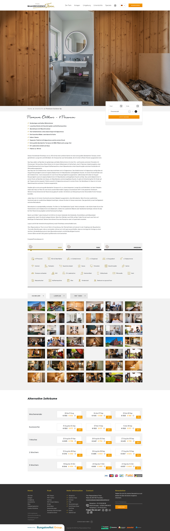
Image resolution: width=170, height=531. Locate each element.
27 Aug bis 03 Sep (130, 440)
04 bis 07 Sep (101, 415)
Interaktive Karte (52, 512)
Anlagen (77, 5)
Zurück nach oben (83, 521)
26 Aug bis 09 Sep (101, 453)
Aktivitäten (50, 506)
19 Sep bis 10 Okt (72, 466)
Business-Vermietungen (54, 510)
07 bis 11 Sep (101, 428)
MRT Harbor (50, 497)
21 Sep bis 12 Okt (130, 466)
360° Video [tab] (78, 296)
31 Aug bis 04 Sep (72, 428)
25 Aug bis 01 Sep (72, 440)
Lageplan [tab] (57, 296)
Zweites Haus (73, 497)
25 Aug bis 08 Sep (72, 453)
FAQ (70, 502)
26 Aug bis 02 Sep (101, 440)
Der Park (68, 5)
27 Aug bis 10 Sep (130, 453)
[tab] (45, 246)
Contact (71, 500)
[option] (85, 58)
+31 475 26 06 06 (101, 503)
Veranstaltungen (52, 508)
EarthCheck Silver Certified (74, 507)
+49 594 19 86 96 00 (105, 505)
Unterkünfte (98, 5)
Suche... (71, 510)
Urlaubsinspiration (33, 506)
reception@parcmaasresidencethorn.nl (97, 500)
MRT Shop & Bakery (53, 502)
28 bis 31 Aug (72, 415)
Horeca (49, 500)
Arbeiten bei (72, 512)
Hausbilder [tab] (36, 296)
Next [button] (149, 58)
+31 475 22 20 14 (102, 507)
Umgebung (87, 5)
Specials (108, 5)
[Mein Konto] (115, 5)
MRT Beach (50, 495)
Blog (29, 504)
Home (30, 109)
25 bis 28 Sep (130, 415)
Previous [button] (21, 58)
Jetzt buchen (124, 117)
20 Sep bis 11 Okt (101, 466)
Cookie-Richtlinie (33, 508)
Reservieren (135, 5)
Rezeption (72, 495)
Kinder (49, 504)
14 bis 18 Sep (130, 428)
